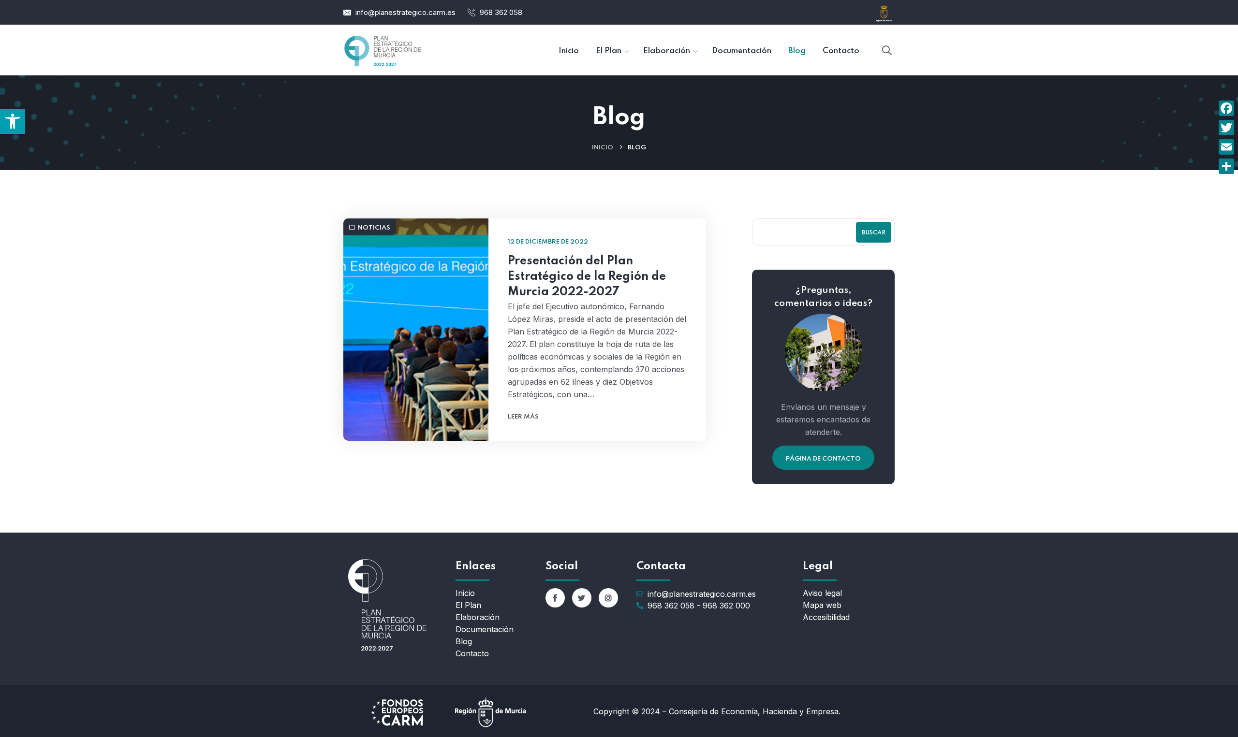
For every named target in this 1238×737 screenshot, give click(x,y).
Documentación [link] (485, 629)
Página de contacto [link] (823, 459)
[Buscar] (887, 51)
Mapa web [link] (822, 605)
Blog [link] (464, 641)
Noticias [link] (374, 228)
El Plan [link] (468, 605)
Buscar (873, 233)
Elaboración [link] (478, 617)
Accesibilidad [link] (826, 617)
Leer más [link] (523, 417)
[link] (12, 121)
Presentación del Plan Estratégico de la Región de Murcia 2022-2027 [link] (587, 276)
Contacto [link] (472, 653)
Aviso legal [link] (822, 593)
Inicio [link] (602, 148)
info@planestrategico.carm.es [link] (405, 12)
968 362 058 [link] (501, 12)
